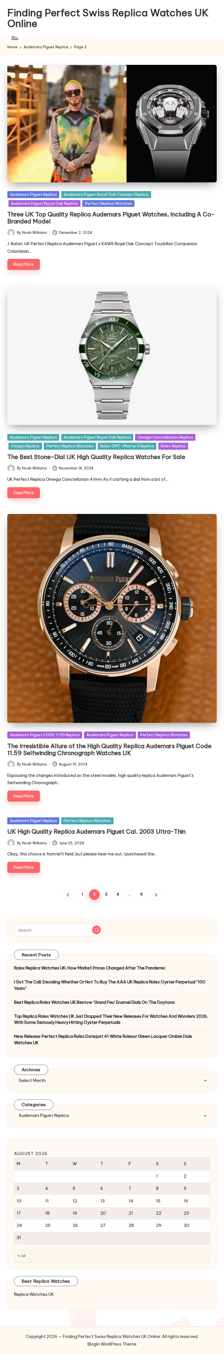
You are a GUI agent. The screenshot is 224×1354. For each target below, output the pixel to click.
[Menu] (14, 38)
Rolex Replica (173, 446)
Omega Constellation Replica (165, 437)
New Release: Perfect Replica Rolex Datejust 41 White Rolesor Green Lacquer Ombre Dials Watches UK (103, 1039)
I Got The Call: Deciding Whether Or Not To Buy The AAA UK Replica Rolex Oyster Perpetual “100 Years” (109, 985)
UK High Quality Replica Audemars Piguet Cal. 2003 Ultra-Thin (96, 831)
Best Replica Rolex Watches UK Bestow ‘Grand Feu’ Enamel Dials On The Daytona (94, 1002)
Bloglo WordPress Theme (112, 1344)
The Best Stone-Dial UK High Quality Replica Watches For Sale (96, 456)
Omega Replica (25, 446)
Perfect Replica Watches (108, 203)
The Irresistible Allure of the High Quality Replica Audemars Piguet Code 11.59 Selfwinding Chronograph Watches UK (109, 749)
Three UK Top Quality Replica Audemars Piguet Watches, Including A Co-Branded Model (111, 218)
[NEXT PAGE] (155, 894)
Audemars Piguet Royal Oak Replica (44, 203)
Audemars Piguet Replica (33, 194)
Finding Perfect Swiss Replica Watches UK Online (108, 18)
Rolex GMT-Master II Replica (127, 446)
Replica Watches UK (34, 1294)
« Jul (22, 1256)
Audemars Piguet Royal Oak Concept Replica (106, 194)
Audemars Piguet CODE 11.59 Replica (45, 734)
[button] (68, 894)
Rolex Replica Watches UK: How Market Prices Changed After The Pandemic (90, 968)
